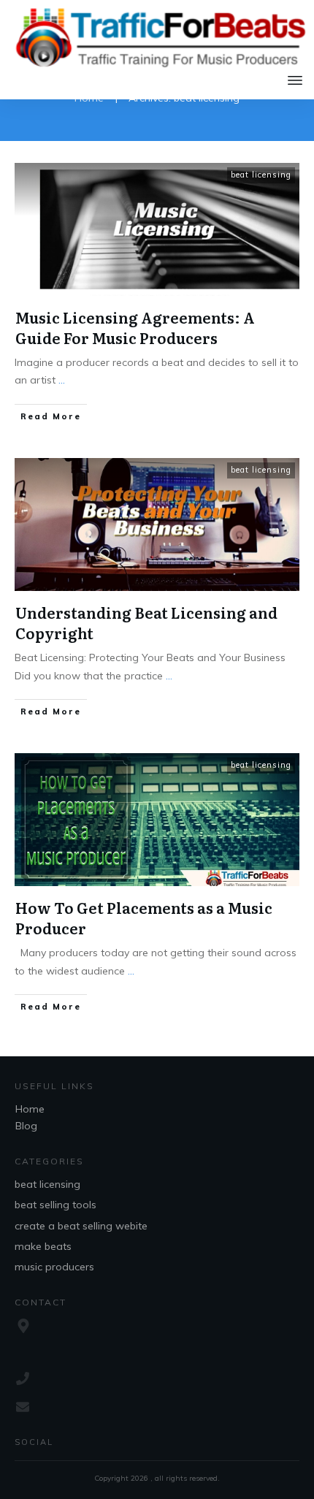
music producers (54, 1266)
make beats (43, 1246)
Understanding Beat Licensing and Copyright (146, 622)
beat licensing (261, 174)
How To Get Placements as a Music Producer (143, 917)
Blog (26, 1125)
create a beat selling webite (81, 1225)
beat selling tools (55, 1204)
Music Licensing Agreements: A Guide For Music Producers (135, 327)
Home (30, 1108)
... (61, 379)
